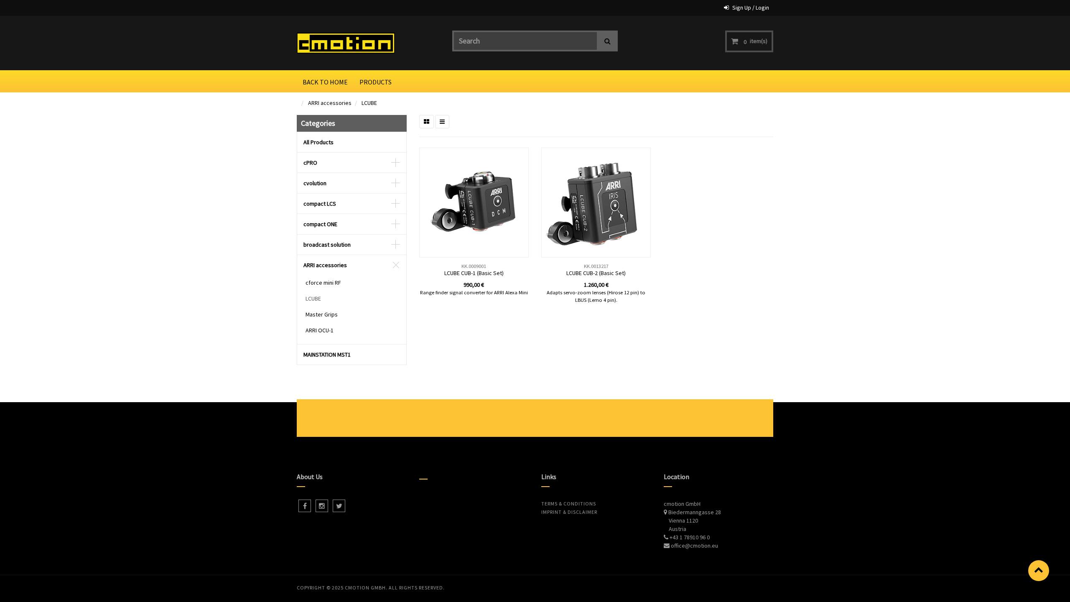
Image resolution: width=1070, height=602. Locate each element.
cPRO (310, 162)
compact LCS (319, 203)
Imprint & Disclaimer (569, 512)
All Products (318, 142)
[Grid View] (426, 121)
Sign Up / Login (750, 7)
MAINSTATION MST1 (327, 354)
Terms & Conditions (568, 503)
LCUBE (369, 103)
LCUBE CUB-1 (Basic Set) (474, 273)
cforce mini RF (323, 282)
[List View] (442, 121)
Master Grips (322, 314)
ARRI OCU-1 (320, 330)
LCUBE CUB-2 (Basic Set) (596, 273)
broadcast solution (327, 244)
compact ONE (320, 224)
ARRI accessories (330, 103)
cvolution (314, 183)
